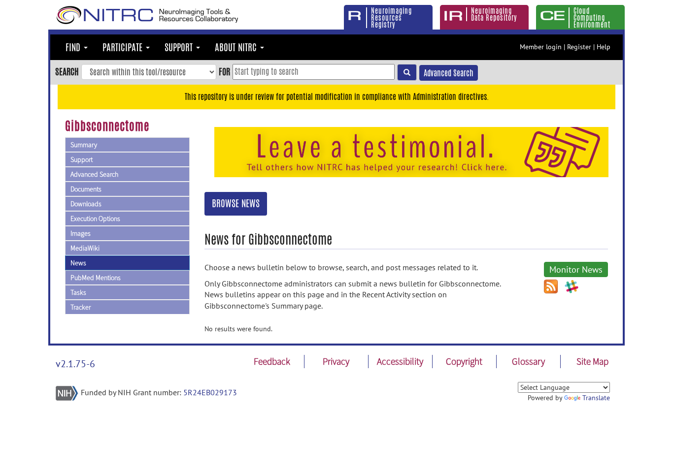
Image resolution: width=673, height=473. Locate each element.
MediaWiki (85, 248)
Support (81, 159)
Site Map (592, 361)
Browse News (236, 203)
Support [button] (180, 47)
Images (80, 233)
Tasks (78, 292)
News (78, 262)
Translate (596, 397)
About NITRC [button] (237, 47)
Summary (83, 144)
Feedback (272, 361)
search (67, 71)
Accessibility (400, 361)
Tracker (80, 307)
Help (603, 46)
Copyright (464, 361)
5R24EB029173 (210, 392)
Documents (85, 189)
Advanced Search (448, 73)
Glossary (528, 361)
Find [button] (74, 47)
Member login (541, 46)
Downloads (85, 203)
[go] (407, 72)
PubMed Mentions (95, 277)
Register (579, 46)
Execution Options (95, 218)
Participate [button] (123, 47)
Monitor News (576, 269)
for (224, 71)
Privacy (336, 361)
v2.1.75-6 (75, 363)
